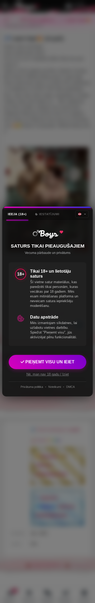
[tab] (17, 214)
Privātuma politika (32, 386)
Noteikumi (54, 386)
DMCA (70, 386)
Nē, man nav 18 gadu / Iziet (47, 374)
